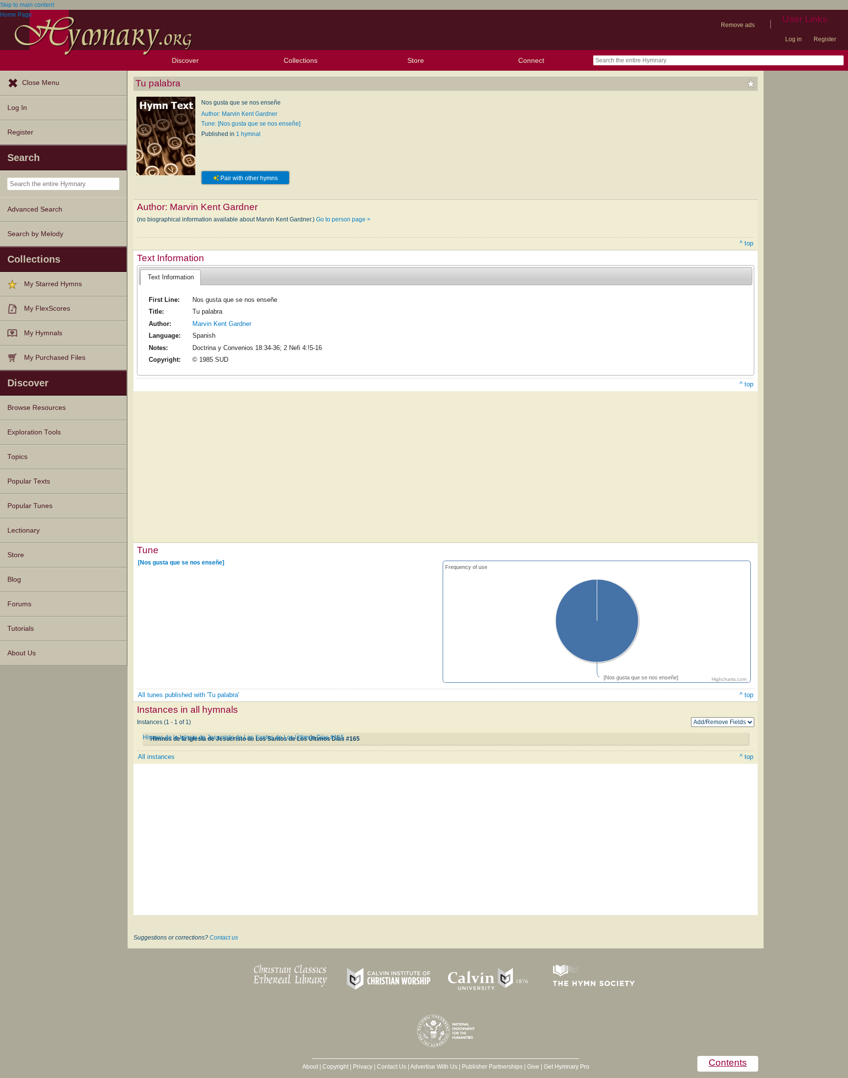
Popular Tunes (30, 506)
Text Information (171, 277)
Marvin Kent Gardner (221, 323)
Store (415, 60)
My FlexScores (47, 308)
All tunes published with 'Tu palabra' (188, 695)
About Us (21, 653)
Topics (17, 456)
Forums (19, 604)
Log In (17, 107)
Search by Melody (35, 234)
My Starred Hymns (53, 284)
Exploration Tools (34, 432)
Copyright (335, 1066)
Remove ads (738, 25)
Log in (793, 39)
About (310, 1066)
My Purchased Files (54, 357)
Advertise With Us (433, 1066)
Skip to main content (27, 4)
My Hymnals (43, 333)
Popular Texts (28, 481)
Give (533, 1066)
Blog (14, 579)
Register (825, 39)
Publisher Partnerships (492, 1066)
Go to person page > (343, 219)
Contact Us (391, 1066)
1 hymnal (248, 134)
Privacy (362, 1066)
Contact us (224, 937)
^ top (746, 243)
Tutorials (20, 628)
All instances (156, 756)
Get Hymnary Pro (566, 1066)
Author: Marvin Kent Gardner (239, 113)
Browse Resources (36, 407)
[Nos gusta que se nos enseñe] (181, 562)
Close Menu (40, 82)
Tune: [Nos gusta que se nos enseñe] (250, 123)
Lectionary (23, 530)
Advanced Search (34, 209)
